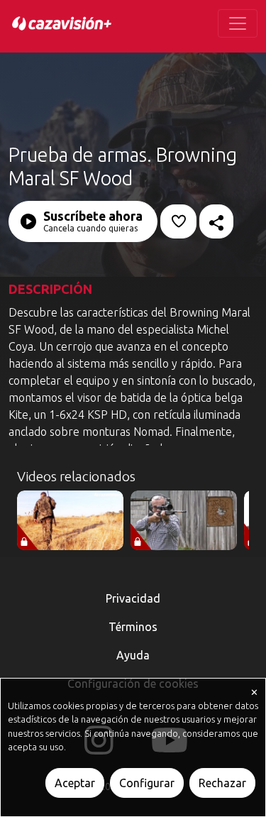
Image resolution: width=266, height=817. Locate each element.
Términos (133, 626)
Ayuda (133, 655)
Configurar (146, 783)
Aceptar (75, 783)
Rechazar (222, 783)
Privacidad (133, 598)
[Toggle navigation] (237, 23)
